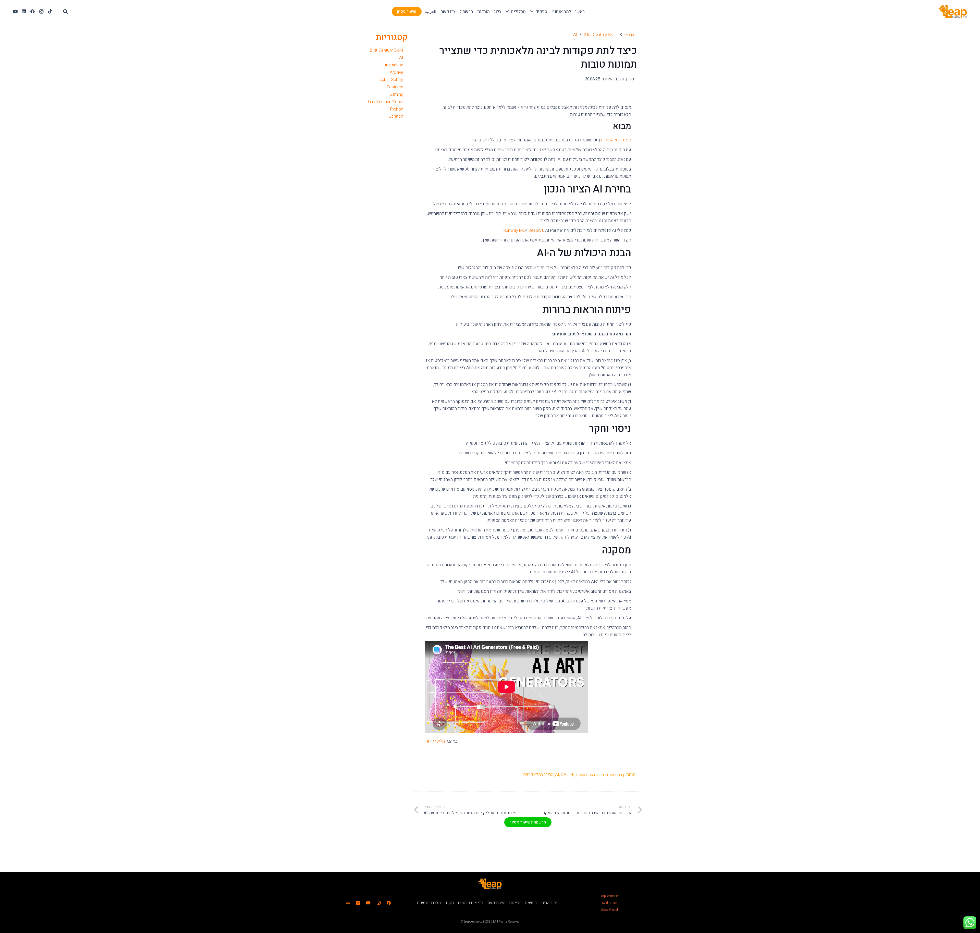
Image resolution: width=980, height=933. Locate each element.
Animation (394, 65)
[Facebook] (32, 11)
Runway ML (514, 230)
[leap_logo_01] (952, 11)
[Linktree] (348, 903)
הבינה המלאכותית (616, 140)
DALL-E (567, 774)
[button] (531, 11)
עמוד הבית (550, 903)
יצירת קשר (496, 903)
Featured (395, 87)
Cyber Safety (391, 79)
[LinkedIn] (24, 11)
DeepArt (535, 230)
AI (557, 774)
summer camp (612, 774)
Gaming (396, 94)
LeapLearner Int (609, 896)
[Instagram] (41, 11)
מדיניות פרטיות (470, 903)
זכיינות (515, 903)
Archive (396, 72)
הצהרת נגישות (429, 903)
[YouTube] (15, 11)
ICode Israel (609, 903)
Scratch (396, 116)
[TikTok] (50, 11)
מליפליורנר (435, 741)
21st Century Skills (386, 50)
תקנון (449, 903)
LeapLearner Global (385, 102)
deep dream (587, 774)
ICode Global (609, 909)
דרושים (531, 903)
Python (396, 109)
